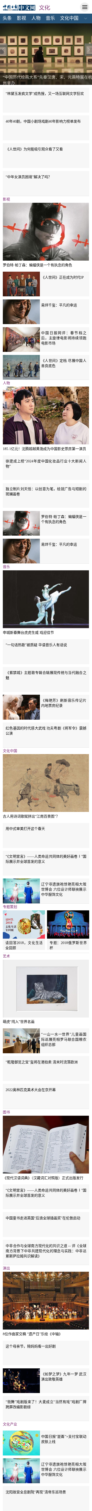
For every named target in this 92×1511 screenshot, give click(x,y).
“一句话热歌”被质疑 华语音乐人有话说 (36, 645)
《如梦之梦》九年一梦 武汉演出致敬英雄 (63, 1376)
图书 (6, 1112)
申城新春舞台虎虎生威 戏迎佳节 (28, 632)
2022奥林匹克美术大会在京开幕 (31, 1090)
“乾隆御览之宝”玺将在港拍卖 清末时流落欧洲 (42, 1062)
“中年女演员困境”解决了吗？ (29, 177)
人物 (36, 18)
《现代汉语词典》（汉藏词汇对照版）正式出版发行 (43, 1178)
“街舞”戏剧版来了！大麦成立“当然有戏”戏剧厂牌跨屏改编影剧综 (46, 1404)
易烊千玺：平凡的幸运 (59, 305)
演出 (6, 1268)
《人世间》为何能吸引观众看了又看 (34, 149)
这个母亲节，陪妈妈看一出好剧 (31, 1346)
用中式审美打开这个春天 (25, 829)
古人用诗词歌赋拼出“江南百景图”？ (31, 816)
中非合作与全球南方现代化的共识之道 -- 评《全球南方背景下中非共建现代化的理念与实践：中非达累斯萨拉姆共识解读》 (46, 1251)
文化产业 (10, 1424)
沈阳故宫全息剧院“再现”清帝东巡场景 (36, 1492)
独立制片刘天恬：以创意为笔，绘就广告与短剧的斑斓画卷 (46, 491)
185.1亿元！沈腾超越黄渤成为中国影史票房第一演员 (44, 449)
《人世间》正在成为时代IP (62, 277)
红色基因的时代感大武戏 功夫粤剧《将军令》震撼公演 (46, 730)
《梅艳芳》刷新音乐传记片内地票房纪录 (63, 703)
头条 (7, 18)
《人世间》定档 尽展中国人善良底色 (63, 363)
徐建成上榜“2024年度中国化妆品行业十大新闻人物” (46, 463)
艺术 (6, 956)
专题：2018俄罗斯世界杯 (68, 945)
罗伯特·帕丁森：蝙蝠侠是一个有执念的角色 (37, 265)
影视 (21, 18)
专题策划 (10, 907)
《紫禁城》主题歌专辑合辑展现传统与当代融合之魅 (46, 675)
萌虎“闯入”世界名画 (18, 1022)
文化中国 (69, 18)
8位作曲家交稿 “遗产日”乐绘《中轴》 (32, 1334)
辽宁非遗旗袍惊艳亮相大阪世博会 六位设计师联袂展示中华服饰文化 (63, 889)
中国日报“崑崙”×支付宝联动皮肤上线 (63, 1439)
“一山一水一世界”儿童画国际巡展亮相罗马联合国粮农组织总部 (63, 1039)
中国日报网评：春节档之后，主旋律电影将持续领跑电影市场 (63, 338)
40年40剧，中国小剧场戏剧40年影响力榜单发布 (43, 121)
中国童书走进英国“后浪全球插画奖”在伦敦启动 (43, 1218)
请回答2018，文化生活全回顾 (24, 945)
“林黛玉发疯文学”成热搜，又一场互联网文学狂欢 (45, 93)
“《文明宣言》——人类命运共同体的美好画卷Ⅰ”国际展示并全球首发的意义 (46, 859)
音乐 (50, 18)
